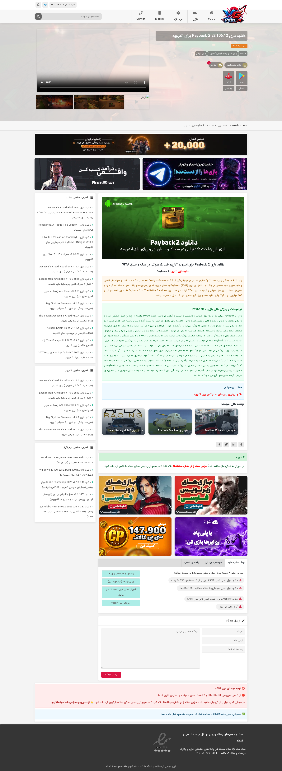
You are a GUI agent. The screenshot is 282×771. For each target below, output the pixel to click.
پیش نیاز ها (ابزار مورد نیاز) (121, 581)
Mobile (159, 19)
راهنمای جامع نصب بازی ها (121, 573)
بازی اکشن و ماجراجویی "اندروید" (222, 53)
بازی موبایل (201, 53)
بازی (195, 19)
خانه (245, 125)
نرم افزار (178, 19)
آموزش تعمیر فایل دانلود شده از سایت (121, 592)
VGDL (211, 19)
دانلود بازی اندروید (179, 271)
